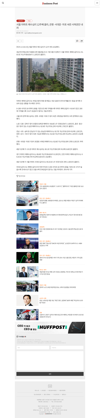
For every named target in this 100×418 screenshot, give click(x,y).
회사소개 (37, 390)
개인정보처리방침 (52, 390)
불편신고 (64, 394)
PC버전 (50, 386)
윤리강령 (44, 390)
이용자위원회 (62, 390)
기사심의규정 (56, 394)
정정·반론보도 (47, 394)
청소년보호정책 (37, 394)
